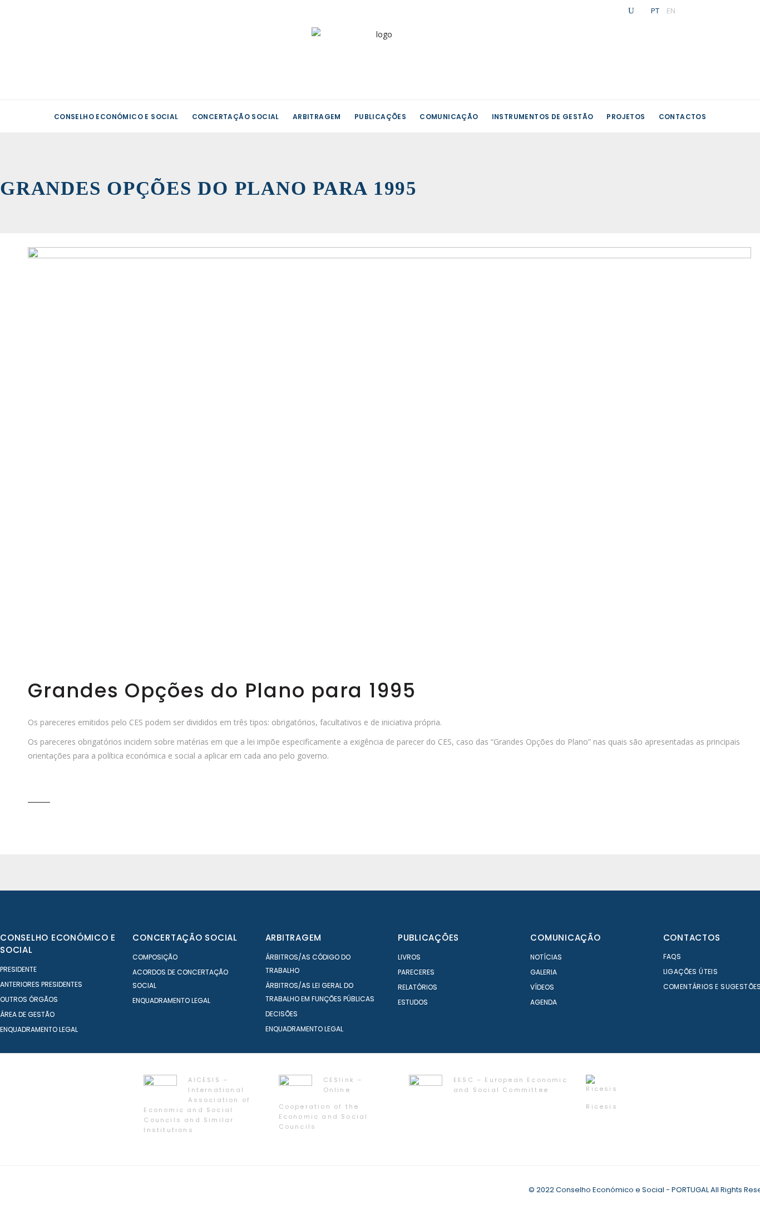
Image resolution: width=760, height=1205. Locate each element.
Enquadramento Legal (39, 1029)
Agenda (543, 1002)
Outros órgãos (29, 999)
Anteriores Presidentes (41, 984)
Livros (409, 957)
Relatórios (417, 987)
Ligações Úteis (690, 971)
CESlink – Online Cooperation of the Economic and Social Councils (323, 1102)
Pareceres (416, 972)
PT (655, 11)
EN (671, 11)
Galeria (543, 972)
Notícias (546, 957)
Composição (154, 957)
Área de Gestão (27, 1014)
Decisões (281, 1014)
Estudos (413, 1002)
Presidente (18, 969)
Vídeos (542, 987)
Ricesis (601, 1106)
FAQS (672, 956)
